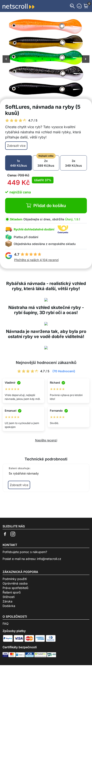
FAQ (6, 623)
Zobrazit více (16, 145)
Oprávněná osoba (15, 583)
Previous (6, 59)
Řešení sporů (12, 592)
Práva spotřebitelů (15, 588)
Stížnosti (9, 597)
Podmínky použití (15, 579)
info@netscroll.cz (49, 559)
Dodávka (9, 606)
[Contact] (79, 6)
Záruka (7, 601)
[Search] (72, 6)
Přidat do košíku (49, 205)
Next (85, 59)
